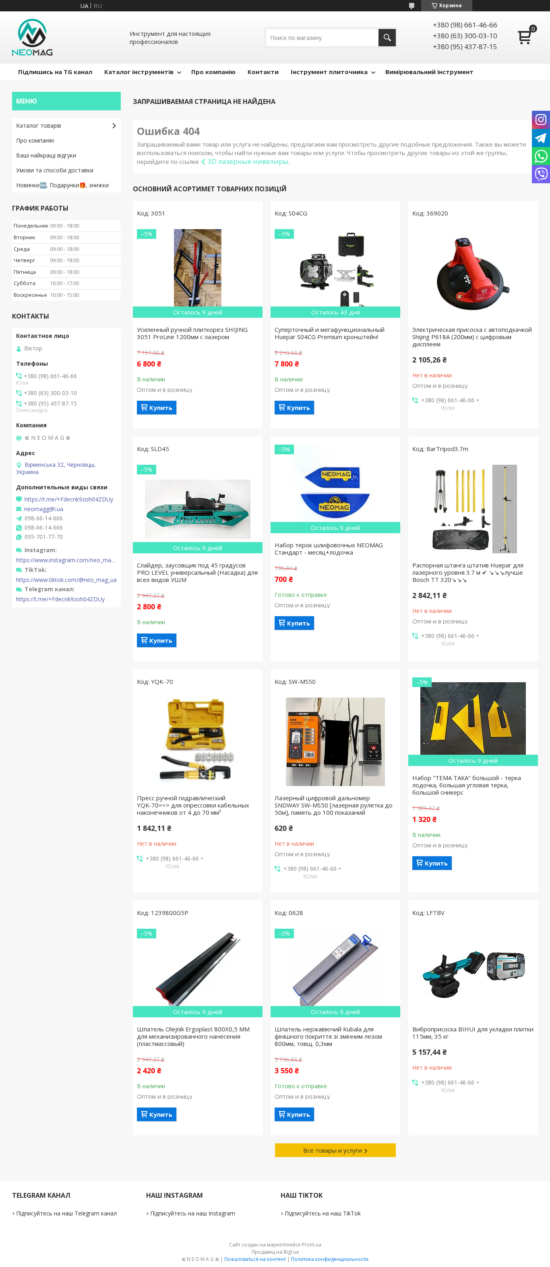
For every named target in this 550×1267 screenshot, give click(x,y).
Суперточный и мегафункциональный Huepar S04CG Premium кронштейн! (330, 333)
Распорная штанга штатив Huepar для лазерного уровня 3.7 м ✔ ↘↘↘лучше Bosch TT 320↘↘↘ (467, 572)
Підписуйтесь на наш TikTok (323, 1213)
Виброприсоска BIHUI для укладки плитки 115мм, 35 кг (472, 1032)
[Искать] (387, 37)
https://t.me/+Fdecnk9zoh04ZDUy (69, 499)
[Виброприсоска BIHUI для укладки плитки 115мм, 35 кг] (473, 973)
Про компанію (213, 72)
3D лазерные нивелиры (248, 161)
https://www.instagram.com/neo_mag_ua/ (66, 560)
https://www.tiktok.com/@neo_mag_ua (66, 580)
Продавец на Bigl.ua (275, 1251)
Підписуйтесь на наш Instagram (192, 1213)
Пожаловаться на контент (255, 1259)
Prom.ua (311, 1244)
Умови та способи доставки (54, 170)
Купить (160, 408)
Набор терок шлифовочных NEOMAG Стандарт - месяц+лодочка (329, 548)
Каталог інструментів (139, 72)
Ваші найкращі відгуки (46, 155)
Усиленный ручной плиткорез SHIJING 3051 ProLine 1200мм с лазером (192, 333)
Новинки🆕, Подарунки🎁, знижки (62, 185)
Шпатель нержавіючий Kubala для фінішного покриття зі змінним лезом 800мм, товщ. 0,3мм (328, 1036)
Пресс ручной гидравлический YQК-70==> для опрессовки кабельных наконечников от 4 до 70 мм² (193, 805)
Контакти (263, 72)
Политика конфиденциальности (329, 1259)
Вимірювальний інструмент (429, 72)
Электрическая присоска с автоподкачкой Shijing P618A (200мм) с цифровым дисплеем (472, 337)
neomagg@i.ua (43, 509)
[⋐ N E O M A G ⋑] (32, 37)
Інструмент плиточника (329, 72)
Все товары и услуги (332, 1150)
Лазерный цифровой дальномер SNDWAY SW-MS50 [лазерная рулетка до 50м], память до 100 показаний (334, 805)
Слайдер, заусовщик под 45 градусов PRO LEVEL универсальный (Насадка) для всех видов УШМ (197, 572)
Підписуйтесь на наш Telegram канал (66, 1213)
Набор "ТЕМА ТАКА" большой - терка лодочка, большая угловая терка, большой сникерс (466, 785)
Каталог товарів (38, 125)
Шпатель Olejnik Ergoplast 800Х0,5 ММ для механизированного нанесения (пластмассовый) (193, 1036)
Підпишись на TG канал (55, 72)
